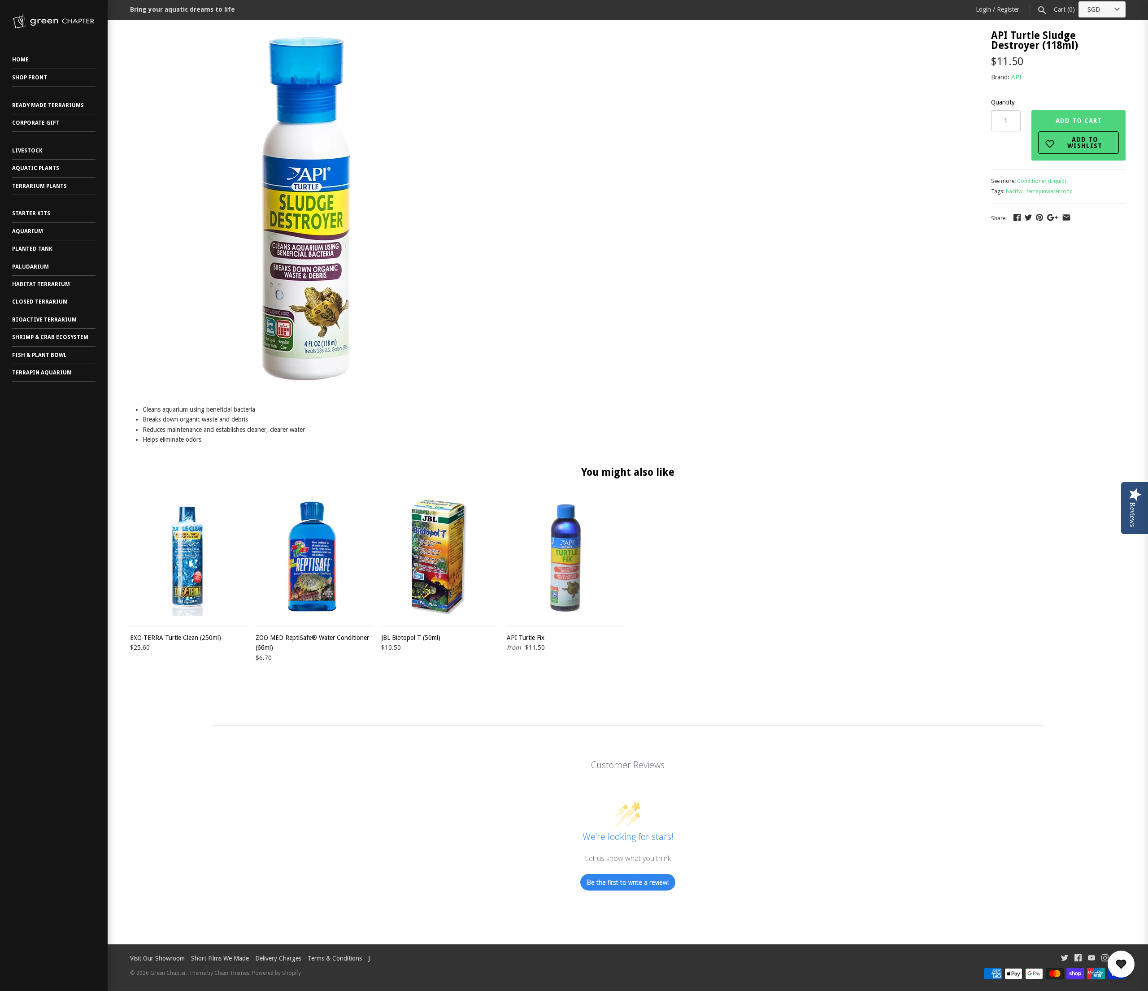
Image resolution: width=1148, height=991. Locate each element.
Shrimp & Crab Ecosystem (50, 337)
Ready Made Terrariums (48, 105)
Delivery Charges (278, 958)
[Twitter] (1064, 959)
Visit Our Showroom (157, 958)
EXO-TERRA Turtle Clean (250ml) (175, 637)
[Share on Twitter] (1028, 217)
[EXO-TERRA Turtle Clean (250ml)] (188, 558)
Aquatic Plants (35, 168)
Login (983, 9)
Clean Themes (231, 973)
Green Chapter (168, 973)
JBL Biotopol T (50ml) (410, 637)
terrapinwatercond (1049, 191)
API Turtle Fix (525, 637)
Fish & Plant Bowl (39, 355)
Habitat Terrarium (41, 284)
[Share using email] (1066, 217)
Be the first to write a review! (628, 882)
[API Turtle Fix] (565, 558)
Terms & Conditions (335, 958)
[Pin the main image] (1039, 217)
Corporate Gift (36, 123)
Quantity (1003, 102)
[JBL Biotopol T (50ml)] (439, 558)
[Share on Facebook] (1017, 217)
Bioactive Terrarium (44, 320)
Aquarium (27, 231)
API (1016, 77)
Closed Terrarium (40, 302)
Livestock (27, 151)
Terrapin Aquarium (42, 372)
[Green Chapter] (54, 21)
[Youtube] (1091, 959)
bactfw (1014, 191)
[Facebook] (1078, 959)
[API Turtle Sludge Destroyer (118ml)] (309, 35)
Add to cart (1079, 133)
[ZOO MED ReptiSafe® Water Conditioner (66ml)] (314, 558)
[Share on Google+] (1052, 217)
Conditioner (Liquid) (1041, 181)
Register (1008, 9)
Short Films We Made (220, 958)
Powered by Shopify (276, 973)
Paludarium (30, 267)
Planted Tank (32, 249)
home (20, 60)
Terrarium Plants (39, 186)
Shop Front (29, 77)
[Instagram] (1105, 959)
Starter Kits (31, 213)
